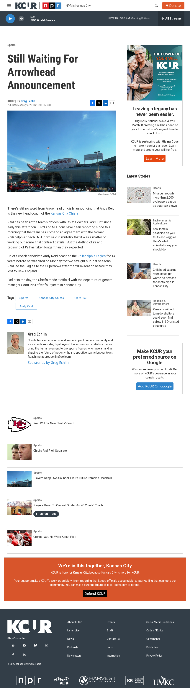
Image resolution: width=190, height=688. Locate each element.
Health (157, 187)
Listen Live (73, 630)
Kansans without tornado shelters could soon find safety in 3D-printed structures (166, 318)
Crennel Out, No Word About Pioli (54, 537)
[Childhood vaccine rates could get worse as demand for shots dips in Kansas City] (139, 271)
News (70, 639)
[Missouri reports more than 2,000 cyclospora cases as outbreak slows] (139, 195)
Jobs (110, 647)
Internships (113, 655)
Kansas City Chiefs (65, 213)
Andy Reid (26, 306)
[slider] (27, 18)
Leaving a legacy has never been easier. (154, 111)
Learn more (155, 158)
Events (111, 622)
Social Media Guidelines (160, 622)
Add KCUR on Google (155, 386)
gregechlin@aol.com (58, 356)
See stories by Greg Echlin (48, 362)
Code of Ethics (154, 630)
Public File (152, 647)
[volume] (21, 19)
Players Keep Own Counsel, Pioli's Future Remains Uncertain (72, 478)
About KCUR (74, 622)
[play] (10, 19)
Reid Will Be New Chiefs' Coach (53, 423)
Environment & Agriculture (162, 222)
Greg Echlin (28, 101)
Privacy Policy (154, 655)
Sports (11, 45)
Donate (175, 6)
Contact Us (113, 639)
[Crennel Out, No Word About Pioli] (19, 538)
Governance (153, 639)
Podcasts (72, 647)
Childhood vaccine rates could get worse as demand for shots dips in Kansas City (164, 278)
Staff (110, 630)
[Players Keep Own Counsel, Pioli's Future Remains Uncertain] (19, 479)
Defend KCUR (95, 593)
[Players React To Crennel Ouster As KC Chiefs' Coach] (19, 507)
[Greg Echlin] (15, 343)
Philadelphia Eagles (92, 256)
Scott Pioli (80, 297)
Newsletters (74, 655)
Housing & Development (161, 302)
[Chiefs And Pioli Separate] (19, 452)
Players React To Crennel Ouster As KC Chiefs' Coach (68, 505)
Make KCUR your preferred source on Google (154, 357)
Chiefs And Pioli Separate (50, 450)
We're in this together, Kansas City (95, 566)
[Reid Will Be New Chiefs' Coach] (19, 425)
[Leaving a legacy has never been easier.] (154, 72)
